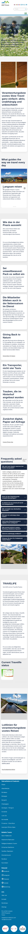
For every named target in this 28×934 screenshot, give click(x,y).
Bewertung (7, 887)
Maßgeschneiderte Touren (9, 843)
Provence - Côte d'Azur (8, 823)
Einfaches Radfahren (8, 847)
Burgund (4, 800)
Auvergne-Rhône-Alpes (8, 827)
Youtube (6, 883)
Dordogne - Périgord (8, 808)
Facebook (6, 871)
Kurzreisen (5, 863)
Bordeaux (4, 792)
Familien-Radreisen (7, 851)
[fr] (19, 4)
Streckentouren (6, 855)
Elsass (3, 784)
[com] (14, 4)
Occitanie (4, 811)
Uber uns (4, 895)
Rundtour (4, 859)
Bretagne (4, 796)
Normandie (5, 819)
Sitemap (4, 907)
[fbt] (5, 3)
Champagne (5, 804)
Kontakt (4, 899)
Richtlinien (5, 903)
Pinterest (6, 879)
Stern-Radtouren (7, 835)
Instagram (6, 875)
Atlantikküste (5, 788)
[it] (17, 4)
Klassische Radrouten (8, 839)
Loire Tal (4, 815)
